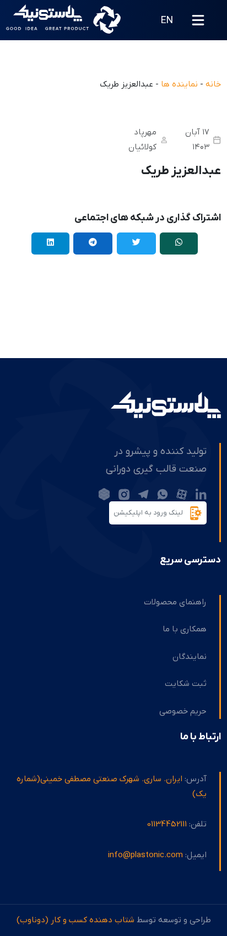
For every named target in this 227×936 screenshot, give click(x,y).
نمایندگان (189, 656)
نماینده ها (179, 84)
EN (167, 20)
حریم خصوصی (183, 711)
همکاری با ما (185, 629)
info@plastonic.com (145, 855)
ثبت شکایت (186, 683)
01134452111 (167, 824)
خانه (213, 84)
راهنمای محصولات (175, 602)
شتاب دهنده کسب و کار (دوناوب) (75, 920)
